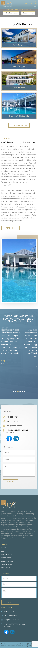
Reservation (6, 558)
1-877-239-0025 (31, 3)
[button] (13, 391)
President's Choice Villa (19, 116)
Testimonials (6, 564)
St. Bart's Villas (19, 88)
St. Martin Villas (19, 45)
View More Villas (19, 125)
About (3, 551)
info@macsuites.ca (14, 426)
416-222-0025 (31, 2)
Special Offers (7, 561)
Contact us (5, 568)
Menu (35, 6)
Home (3, 548)
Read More (10, 228)
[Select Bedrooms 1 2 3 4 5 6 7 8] (28, 13)
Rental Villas (6, 554)
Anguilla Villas (19, 66)
